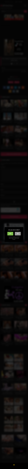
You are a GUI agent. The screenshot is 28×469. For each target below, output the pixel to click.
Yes (10, 233)
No (18, 233)
